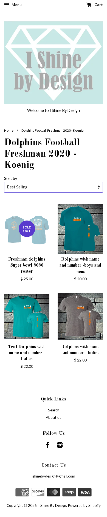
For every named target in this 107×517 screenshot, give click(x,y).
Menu (16, 4)
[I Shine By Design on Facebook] (47, 446)
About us (53, 417)
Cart (98, 4)
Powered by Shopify (84, 505)
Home (8, 130)
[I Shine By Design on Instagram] (60, 446)
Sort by (10, 178)
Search (53, 410)
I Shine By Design (52, 505)
